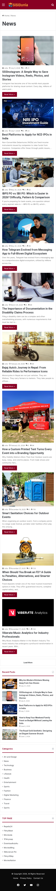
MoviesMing (9, 848)
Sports (7, 786)
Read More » (9, 94)
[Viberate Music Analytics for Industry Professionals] (28, 612)
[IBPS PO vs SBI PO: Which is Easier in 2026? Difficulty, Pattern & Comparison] (28, 172)
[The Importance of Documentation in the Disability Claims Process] (28, 287)
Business (8, 769)
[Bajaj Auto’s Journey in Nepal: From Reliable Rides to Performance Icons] (28, 346)
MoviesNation (10, 860)
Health (7, 778)
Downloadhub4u (11, 843)
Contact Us (38, 878)
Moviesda (8, 835)
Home (6, 15)
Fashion (7, 791)
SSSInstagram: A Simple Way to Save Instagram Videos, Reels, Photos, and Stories (25, 75)
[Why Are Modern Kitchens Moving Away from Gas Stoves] (9, 684)
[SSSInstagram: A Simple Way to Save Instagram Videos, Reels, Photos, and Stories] (28, 50)
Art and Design (10, 757)
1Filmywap (8, 839)
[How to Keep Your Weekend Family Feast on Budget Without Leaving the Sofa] (9, 721)
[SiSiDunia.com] (18, 4)
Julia (6, 68)
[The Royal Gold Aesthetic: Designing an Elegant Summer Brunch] (9, 734)
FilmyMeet (8, 831)
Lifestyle (7, 774)
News (6, 761)
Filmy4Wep (8, 856)
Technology (9, 765)
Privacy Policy (26, 878)
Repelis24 (8, 826)
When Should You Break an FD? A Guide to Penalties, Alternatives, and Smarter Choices (26, 575)
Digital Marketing (11, 795)
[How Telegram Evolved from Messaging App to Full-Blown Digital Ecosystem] (28, 228)
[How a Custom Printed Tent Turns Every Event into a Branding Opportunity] (28, 417)
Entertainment (10, 782)
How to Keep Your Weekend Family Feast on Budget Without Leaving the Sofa (35, 720)
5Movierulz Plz (10, 852)
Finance (7, 799)
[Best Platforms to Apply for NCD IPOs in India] (28, 113)
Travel (6, 803)
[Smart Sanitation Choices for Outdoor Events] (28, 489)
